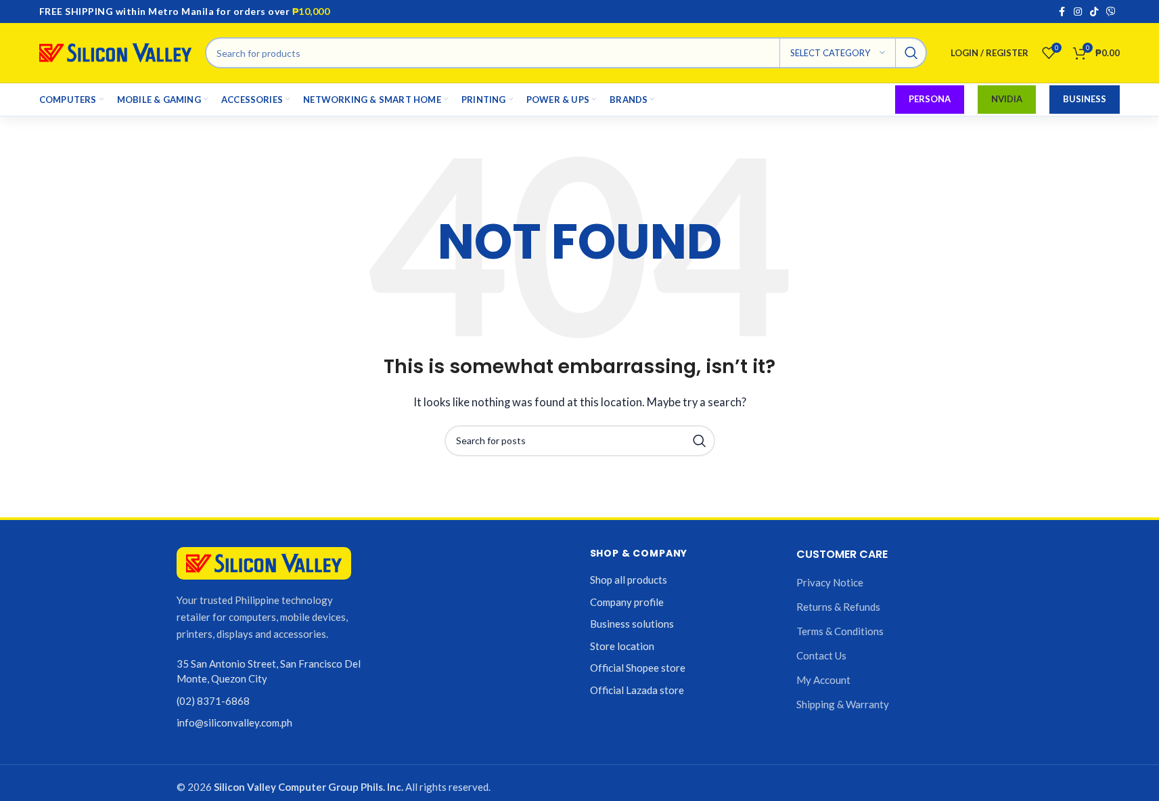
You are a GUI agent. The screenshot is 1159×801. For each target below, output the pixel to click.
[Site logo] (115, 51)
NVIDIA (1006, 98)
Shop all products (628, 579)
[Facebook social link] (1061, 12)
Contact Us (821, 655)
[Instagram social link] (1078, 12)
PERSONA (930, 98)
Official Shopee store (637, 668)
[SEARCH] (911, 52)
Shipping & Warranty (842, 704)
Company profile (627, 602)
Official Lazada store (637, 690)
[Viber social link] (1111, 12)
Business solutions (632, 624)
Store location (622, 646)
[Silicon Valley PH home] (264, 563)
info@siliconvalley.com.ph (234, 722)
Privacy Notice (829, 582)
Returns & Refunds (838, 607)
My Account (823, 680)
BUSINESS (1084, 98)
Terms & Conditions (840, 631)
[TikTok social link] (1094, 12)
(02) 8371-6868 (213, 701)
